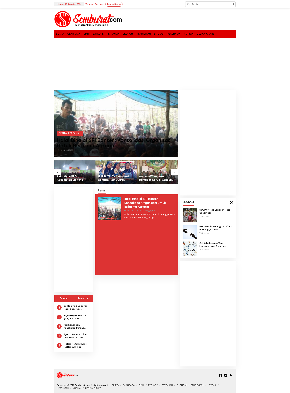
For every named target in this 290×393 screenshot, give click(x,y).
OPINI (141, 385)
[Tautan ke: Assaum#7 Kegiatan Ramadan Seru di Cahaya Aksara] (116, 172)
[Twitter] (226, 375)
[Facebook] (220, 375)
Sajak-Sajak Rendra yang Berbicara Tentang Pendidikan (75, 317)
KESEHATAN (63, 388)
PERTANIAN (74, 133)
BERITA (63, 133)
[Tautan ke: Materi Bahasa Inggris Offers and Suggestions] (190, 231)
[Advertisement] (145, 63)
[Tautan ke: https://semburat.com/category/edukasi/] (232, 203)
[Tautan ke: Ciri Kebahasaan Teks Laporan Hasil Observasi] (190, 248)
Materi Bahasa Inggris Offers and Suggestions (215, 228)
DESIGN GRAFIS (93, 388)
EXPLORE (153, 385)
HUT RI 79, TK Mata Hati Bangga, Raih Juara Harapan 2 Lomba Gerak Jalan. (73, 178)
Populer (64, 297)
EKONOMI (182, 385)
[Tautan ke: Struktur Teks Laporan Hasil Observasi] (190, 215)
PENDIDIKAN (197, 385)
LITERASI (212, 385)
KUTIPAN (77, 388)
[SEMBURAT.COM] (88, 18)
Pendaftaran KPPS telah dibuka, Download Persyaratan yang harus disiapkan (155, 178)
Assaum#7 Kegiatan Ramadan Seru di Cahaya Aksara (114, 178)
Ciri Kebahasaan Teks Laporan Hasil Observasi (213, 244)
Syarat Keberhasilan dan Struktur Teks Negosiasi (75, 336)
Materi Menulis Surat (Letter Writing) (75, 345)
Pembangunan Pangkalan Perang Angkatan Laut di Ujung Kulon (77, 326)
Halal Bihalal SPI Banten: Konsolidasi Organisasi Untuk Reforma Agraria (114, 142)
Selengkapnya (147, 217)
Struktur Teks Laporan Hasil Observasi (214, 211)
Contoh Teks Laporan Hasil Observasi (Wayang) (75, 307)
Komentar (83, 297)
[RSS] (231, 375)
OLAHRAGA (129, 385)
